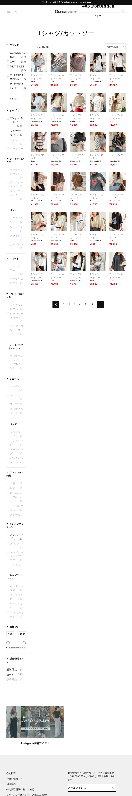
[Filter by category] (18, 100)
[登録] (114, 788)
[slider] (8, 642)
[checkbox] (18, 55)
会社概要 (11, 773)
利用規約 (11, 784)
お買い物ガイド (14, 779)
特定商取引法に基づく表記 (20, 789)
